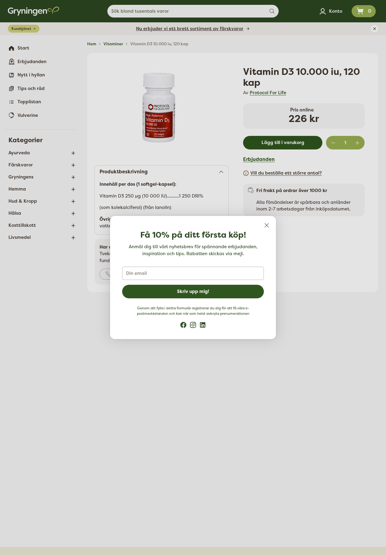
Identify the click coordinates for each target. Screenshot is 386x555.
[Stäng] (266, 225)
